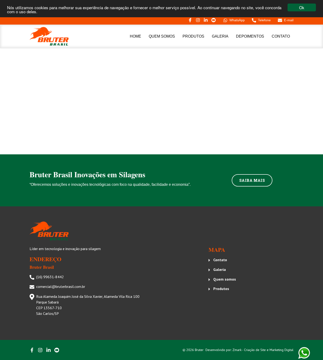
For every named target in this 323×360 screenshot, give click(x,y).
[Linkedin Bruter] (206, 20)
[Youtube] (213, 20)
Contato (281, 36)
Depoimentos (250, 36)
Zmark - (238, 350)
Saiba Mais (252, 180)
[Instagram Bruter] (198, 20)
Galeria (220, 36)
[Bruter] (60, 36)
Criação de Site (255, 350)
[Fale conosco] (304, 353)
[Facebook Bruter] (190, 20)
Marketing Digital (281, 350)
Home (135, 36)
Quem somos (162, 36)
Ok (301, 7)
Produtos (193, 36)
